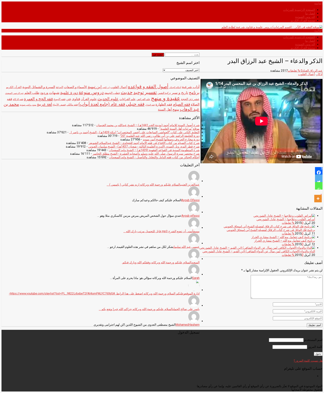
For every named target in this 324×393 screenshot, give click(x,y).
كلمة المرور (315, 347)
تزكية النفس (164, 93)
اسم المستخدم (313, 340)
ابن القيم (106, 87)
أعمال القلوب (306, 74)
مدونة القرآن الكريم (303, 20)
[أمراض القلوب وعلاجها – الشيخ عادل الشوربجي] (284, 216)
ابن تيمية (95, 86)
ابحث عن (158, 54)
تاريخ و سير (180, 93)
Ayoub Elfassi (190, 200)
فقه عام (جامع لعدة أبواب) (102, 104)
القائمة (318, 3)
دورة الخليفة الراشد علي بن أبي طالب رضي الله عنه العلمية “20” (160, 136)
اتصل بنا (310, 13)
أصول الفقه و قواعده (148, 86)
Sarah (196, 278)
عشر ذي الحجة (190, 99)
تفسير (151, 92)
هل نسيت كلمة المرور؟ (308, 360)
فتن (68, 99)
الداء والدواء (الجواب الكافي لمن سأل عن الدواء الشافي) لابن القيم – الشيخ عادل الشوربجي (258, 251)
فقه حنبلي (135, 104)
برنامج (194, 92)
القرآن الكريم (14, 87)
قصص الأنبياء (59, 104)
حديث (127, 92)
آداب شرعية (191, 87)
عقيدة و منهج (165, 98)
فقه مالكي (72, 104)
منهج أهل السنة (168, 109)
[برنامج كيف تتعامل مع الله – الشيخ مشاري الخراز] (283, 237)
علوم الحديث (108, 98)
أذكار (319, 74)
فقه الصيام (181, 104)
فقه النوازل (150, 105)
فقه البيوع (59, 99)
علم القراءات (127, 99)
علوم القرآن (89, 99)
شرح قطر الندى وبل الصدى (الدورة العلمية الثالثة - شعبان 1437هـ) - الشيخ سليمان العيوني (144, 146)
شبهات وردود (49, 93)
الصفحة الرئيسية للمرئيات (299, 10)
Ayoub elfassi (190, 216)
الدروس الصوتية (305, 17)
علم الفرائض (143, 99)
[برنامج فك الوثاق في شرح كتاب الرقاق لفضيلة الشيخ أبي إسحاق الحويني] (269, 226)
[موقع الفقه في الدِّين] (271, 27)
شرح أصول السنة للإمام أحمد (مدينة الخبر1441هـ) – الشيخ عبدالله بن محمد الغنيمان (148, 125)
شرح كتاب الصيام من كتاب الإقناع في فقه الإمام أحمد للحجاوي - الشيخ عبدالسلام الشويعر (144, 143)
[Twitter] (318, 178)
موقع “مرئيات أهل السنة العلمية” (179, 128)
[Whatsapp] (318, 186)
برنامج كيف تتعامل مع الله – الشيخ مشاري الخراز (284, 240)
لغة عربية (44, 104)
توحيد (138, 92)
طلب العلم (31, 93)
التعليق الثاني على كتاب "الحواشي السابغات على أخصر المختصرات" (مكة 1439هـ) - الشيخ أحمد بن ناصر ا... (134, 132)
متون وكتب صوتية (28, 105)
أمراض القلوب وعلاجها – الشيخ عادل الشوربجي (285, 219)
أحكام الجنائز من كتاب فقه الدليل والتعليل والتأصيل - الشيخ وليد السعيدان (154, 157)
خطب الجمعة (112, 93)
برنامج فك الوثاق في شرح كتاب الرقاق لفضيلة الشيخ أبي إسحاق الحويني (271, 230)
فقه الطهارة (163, 104)
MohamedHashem (188, 324)
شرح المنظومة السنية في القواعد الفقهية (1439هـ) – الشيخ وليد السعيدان (154, 150)
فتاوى (76, 99)
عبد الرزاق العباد (312, 70)
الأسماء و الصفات (75, 87)
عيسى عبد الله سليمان (186, 247)
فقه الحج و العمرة (38, 98)
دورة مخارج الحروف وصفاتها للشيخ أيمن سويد (171, 139)
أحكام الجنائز (175, 87)
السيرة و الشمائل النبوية (38, 87)
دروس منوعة (91, 92)
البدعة (59, 87)
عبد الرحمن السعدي (14, 93)
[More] (318, 196)
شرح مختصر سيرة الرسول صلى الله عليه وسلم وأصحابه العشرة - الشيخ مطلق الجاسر (146, 153)
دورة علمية (69, 92)
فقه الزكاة (18, 99)
